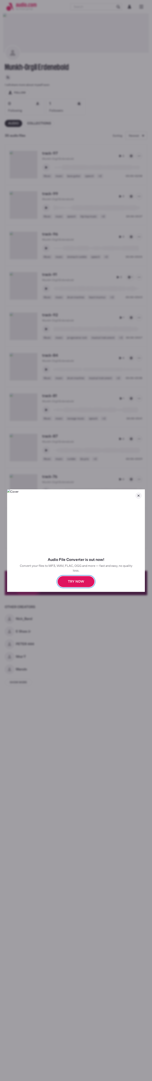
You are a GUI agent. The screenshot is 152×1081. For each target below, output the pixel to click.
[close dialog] (138, 495)
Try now (76, 581)
